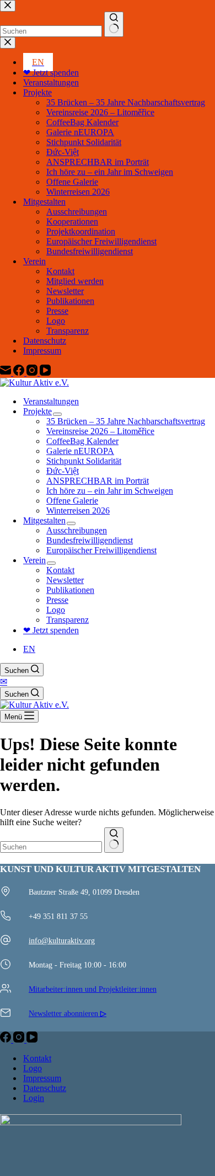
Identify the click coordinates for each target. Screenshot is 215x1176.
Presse (57, 600)
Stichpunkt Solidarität (83, 461)
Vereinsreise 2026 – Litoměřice (100, 431)
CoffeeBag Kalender (82, 441)
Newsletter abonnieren (67, 1013)
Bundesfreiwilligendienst (89, 540)
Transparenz (67, 619)
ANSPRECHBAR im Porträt (97, 480)
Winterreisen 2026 (78, 510)
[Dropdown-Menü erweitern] (57, 414)
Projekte (37, 411)
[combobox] (51, 847)
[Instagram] (19, 1039)
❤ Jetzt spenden (51, 630)
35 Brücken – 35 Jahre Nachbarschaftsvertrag (125, 421)
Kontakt (60, 570)
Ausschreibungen (76, 530)
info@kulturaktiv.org (62, 940)
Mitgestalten (44, 520)
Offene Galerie (72, 500)
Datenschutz (44, 1088)
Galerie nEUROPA (80, 451)
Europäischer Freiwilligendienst (101, 550)
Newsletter (65, 580)
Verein (34, 560)
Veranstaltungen (51, 401)
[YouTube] (31, 1039)
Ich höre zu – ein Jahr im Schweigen (109, 490)
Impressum (42, 1078)
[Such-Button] (113, 840)
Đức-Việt (62, 470)
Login (33, 1098)
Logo (55, 609)
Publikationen (70, 590)
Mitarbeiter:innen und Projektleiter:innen (93, 989)
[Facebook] (6, 1039)
